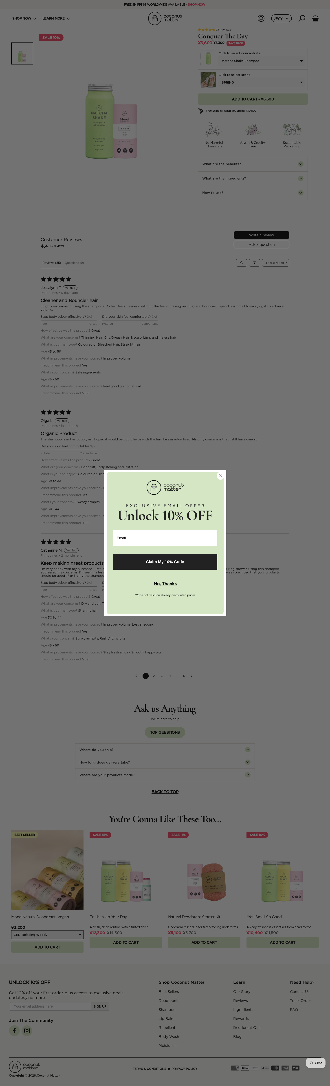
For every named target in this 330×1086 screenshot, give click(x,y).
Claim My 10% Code (165, 562)
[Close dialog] (220, 476)
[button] (165, 584)
